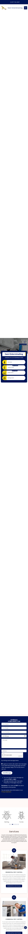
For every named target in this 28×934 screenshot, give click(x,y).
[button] (9, 824)
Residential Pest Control (14, 872)
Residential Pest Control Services (14, 886)
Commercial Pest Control (14, 919)
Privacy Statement (6, 792)
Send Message (7, 773)
